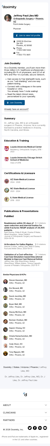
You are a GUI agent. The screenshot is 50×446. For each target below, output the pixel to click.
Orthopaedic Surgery (23, 18)
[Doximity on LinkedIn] (40, 428)
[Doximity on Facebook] (35, 428)
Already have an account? (16, 109)
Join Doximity (16, 102)
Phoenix (39, 18)
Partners (9, 420)
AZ (14, 21)
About (7, 405)
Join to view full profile (29, 35)
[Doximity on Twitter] (30, 428)
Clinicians (9, 412)
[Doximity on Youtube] (45, 428)
